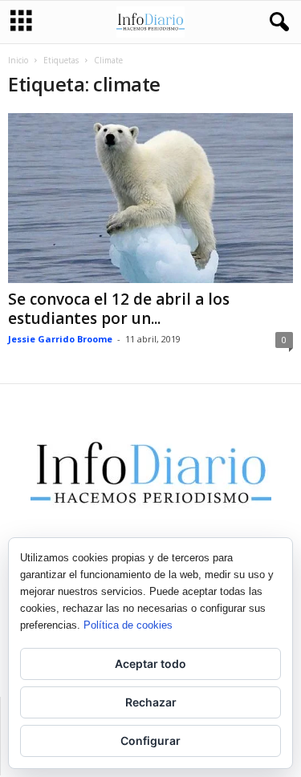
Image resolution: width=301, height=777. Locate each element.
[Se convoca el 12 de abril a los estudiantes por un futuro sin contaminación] (150, 198)
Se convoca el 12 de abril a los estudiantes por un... (119, 309)
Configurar (150, 740)
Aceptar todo (150, 663)
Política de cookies (128, 625)
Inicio (18, 60)
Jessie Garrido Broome (60, 339)
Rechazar (151, 702)
